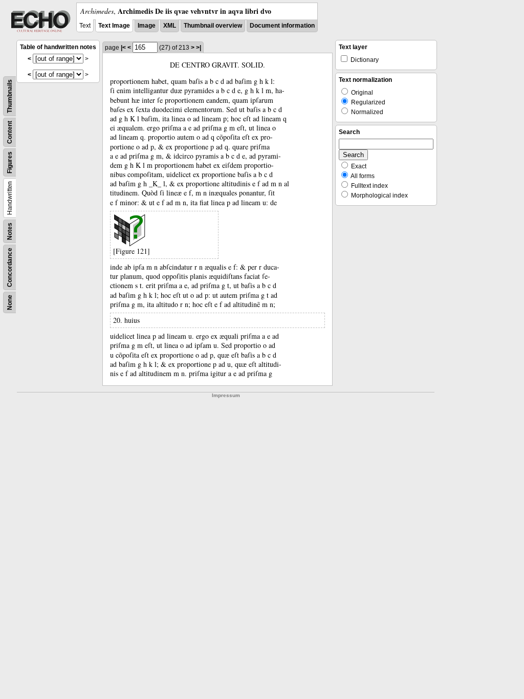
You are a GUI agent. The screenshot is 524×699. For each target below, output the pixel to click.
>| (198, 47)
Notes (9, 231)
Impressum (226, 395)
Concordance (9, 267)
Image (147, 25)
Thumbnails (9, 96)
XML (169, 25)
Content (9, 132)
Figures (9, 162)
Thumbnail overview (213, 25)
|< (123, 47)
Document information (282, 25)
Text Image (114, 25)
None (9, 302)
